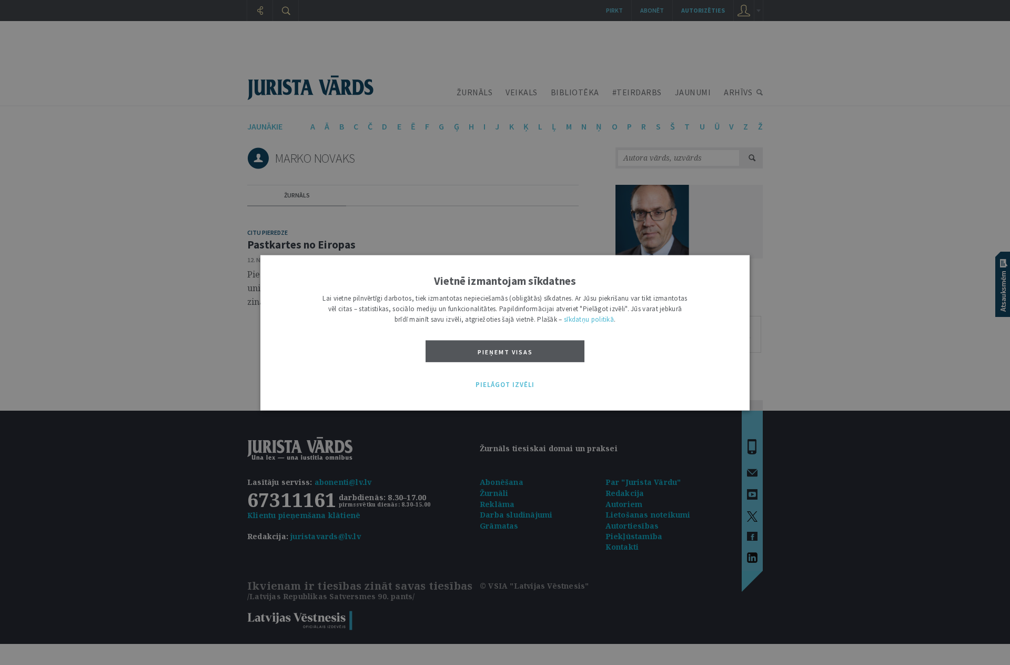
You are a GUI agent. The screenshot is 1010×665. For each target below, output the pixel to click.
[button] (505, 385)
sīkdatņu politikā (589, 318)
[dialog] (505, 332)
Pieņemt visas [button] (505, 351)
